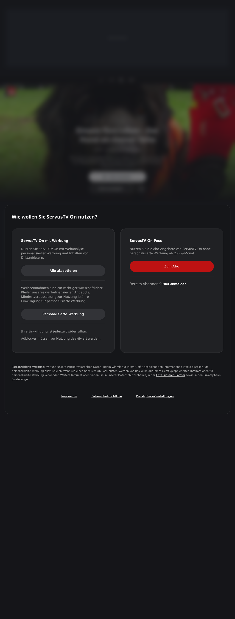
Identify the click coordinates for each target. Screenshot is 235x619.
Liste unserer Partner (170, 375)
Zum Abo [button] (171, 266)
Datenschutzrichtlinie (107, 396)
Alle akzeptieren (63, 271)
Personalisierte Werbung (63, 314)
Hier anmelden (174, 284)
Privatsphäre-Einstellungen (155, 396)
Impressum (69, 396)
